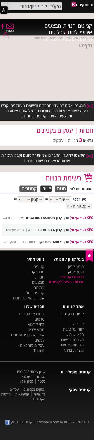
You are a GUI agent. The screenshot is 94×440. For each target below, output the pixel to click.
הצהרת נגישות (72, 339)
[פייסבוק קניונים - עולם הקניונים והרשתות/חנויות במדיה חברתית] (2, 26)
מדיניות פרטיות (72, 344)
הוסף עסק (76, 271)
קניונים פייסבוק (21, 421)
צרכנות (38, 287)
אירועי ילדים (80, 32)
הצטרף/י (10, 30)
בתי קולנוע (36, 324)
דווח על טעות (73, 329)
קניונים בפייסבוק (71, 313)
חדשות (85, 39)
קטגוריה (29, 189)
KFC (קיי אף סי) (81, 217)
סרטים (39, 319)
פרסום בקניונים (72, 276)
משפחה (52, 39)
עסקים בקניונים (34, 389)
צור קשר (77, 324)
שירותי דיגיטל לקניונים (66, 281)
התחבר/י (5, 39)
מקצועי (84, 45)
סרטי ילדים (36, 329)
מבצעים (53, 25)
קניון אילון (26, 381)
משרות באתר (73, 350)
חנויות (69, 25)
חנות (61, 189)
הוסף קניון (76, 266)
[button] (4, 10)
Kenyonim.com (48, 422)
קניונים (85, 25)
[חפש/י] (6, 6)
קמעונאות (22, 394)
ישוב (47, 189)
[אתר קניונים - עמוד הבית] (89, 261)
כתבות (69, 39)
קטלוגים (57, 32)
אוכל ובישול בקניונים (28, 298)
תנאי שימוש (75, 334)
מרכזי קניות (35, 271)
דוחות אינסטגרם (31, 313)
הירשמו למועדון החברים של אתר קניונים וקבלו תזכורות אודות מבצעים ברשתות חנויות (44, 158)
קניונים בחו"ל (34, 292)
